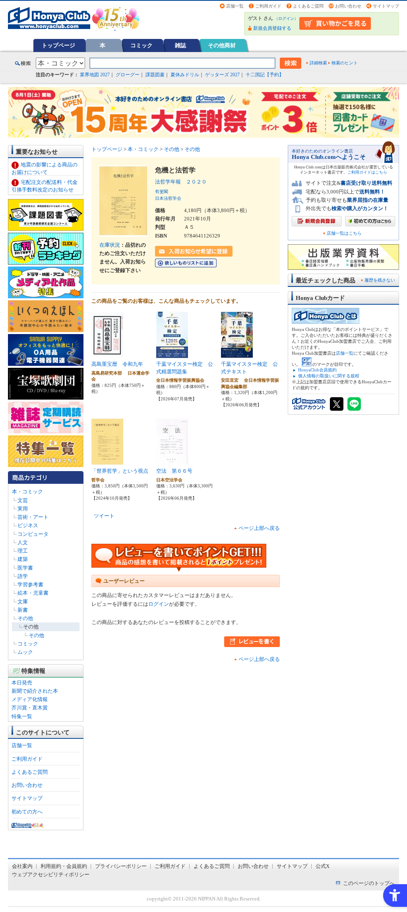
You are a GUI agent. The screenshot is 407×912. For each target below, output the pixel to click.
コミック (141, 45)
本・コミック (27, 492)
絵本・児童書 (32, 593)
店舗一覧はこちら (344, 233)
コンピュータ (32, 534)
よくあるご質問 (308, 6)
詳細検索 (318, 62)
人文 (22, 542)
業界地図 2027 (95, 74)
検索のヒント (344, 62)
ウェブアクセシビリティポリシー (50, 874)
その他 (25, 618)
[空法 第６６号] (172, 461)
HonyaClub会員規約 (317, 369)
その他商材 (222, 45)
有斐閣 (161, 191)
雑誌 (180, 45)
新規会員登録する (272, 28)
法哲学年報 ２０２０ (181, 182)
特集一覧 (22, 716)
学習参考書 (30, 584)
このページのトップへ (369, 883)
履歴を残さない (379, 280)
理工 (22, 551)
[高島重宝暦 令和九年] (107, 354)
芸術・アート (32, 517)
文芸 (22, 500)
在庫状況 (109, 245)
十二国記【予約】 (265, 74)
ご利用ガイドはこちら (367, 172)
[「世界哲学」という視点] (107, 461)
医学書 (25, 568)
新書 (22, 610)
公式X (322, 866)
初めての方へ (27, 812)
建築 (22, 559)
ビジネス (27, 525)
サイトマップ (386, 6)
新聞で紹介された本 (35, 691)
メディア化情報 (30, 699)
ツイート (104, 516)
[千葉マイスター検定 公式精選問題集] (172, 354)
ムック (25, 652)
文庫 (22, 602)
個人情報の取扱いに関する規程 (328, 375)
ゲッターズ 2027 (222, 74)
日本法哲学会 (168, 198)
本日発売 (22, 683)
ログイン (286, 18)
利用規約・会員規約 (64, 866)
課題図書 (155, 74)
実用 (22, 509)
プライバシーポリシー (121, 866)
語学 (22, 576)
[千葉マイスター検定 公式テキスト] (237, 354)
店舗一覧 (235, 6)
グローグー (128, 74)
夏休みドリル (185, 74)
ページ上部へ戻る (259, 528)
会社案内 (22, 866)
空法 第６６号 (174, 471)
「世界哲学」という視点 (119, 471)
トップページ (58, 45)
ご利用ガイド (268, 6)
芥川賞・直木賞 (30, 708)
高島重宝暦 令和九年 (117, 364)
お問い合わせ (348, 6)
